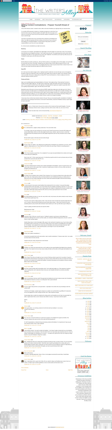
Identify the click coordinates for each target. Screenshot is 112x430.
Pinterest (55, 115)
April (89, 329)
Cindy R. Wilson (27, 151)
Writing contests (68, 119)
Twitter (50, 115)
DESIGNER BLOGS (60, 427)
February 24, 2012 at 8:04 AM (32, 242)
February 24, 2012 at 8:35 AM (32, 263)
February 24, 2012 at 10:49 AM (32, 312)
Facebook (44, 115)
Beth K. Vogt (26, 328)
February (88, 333)
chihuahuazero (27, 125)
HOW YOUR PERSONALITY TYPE (84, 274)
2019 (88, 302)
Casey (25, 194)
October (88, 319)
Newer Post (23, 369)
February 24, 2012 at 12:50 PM (32, 356)
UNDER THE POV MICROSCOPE (84, 290)
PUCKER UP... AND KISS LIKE (83, 259)
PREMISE (89, 264)
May (89, 328)
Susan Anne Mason (28, 284)
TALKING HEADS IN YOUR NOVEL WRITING (84, 293)
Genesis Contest (48, 119)
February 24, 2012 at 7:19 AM (32, 180)
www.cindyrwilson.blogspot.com (56, 110)
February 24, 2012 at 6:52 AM (32, 147)
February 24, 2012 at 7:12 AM (32, 170)
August (88, 323)
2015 (88, 309)
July (89, 324)
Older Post (70, 369)
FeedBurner (85, 43)
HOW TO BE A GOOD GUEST (85, 288)
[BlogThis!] (53, 117)
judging (59, 119)
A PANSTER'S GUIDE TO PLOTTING (84, 263)
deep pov (37, 119)
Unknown (26, 183)
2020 (88, 301)
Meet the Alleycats (47, 19)
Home (31, 19)
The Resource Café (77, 19)
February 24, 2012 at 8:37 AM (32, 273)
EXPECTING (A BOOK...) (86, 282)
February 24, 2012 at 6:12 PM (32, 364)
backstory (28, 119)
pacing (63, 119)
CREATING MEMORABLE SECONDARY (83, 267)
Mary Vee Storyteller (28, 350)
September (87, 321)
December (87, 316)
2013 (88, 313)
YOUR (86, 264)
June (88, 326)
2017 (88, 306)
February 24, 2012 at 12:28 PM (32, 347)
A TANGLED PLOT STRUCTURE (85, 271)
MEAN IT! (89, 260)
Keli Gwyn (26, 214)
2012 (88, 314)
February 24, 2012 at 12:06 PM (32, 336)
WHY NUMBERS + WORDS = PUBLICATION (83, 278)
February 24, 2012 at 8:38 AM (32, 281)
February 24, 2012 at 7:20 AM (32, 191)
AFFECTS (83, 275)
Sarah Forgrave (27, 142)
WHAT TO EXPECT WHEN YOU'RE (84, 281)
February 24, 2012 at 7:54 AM (32, 211)
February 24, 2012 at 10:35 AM (32, 302)
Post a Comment (24, 367)
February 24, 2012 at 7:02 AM (32, 160)
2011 (88, 336)
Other (60, 115)
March (88, 331)
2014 (88, 311)
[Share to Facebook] (56, 117)
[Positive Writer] (83, 67)
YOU (90, 259)
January (88, 334)
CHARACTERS (88, 268)
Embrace (26, 306)
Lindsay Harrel (27, 163)
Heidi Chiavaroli (27, 231)
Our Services (58, 19)
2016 (88, 308)
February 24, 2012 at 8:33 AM (32, 252)
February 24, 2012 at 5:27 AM (32, 139)
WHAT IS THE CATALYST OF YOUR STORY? (84, 285)
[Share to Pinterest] (57, 117)
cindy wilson (32, 119)
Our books (37, 19)
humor (56, 119)
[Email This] (52, 117)
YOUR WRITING (88, 275)
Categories (67, 19)
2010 (88, 338)
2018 (88, 304)
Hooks (53, 119)
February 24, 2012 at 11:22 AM (32, 325)
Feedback (42, 119)
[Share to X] (54, 117)
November (87, 318)
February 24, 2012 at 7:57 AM (32, 228)
